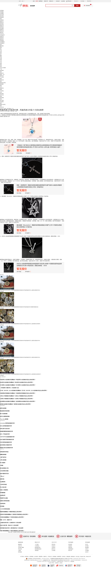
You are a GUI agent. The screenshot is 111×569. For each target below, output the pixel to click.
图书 (1, 103)
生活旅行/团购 (21, 547)
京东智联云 (18, 532)
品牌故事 (2, 17)
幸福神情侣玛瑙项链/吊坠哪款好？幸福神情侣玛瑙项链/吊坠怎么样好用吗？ (17, 393)
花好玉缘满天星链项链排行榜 (7, 439)
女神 (1, 58)
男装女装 (2, 30)
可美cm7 (2, 476)
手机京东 (69, 1)
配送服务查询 (37, 547)
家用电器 (2, 70)
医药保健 (2, 97)
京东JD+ (87, 552)
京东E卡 (86, 548)
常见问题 (2, 14)
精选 (1, 47)
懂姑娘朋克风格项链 (5, 410)
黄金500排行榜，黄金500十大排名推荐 (9, 525)
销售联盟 (59, 556)
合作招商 (36, 556)
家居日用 (2, 79)
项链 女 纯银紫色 (4, 489)
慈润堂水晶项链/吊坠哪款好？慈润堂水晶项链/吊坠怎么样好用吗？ (15, 404)
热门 (1, 48)
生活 (1, 51)
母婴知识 (2, 29)
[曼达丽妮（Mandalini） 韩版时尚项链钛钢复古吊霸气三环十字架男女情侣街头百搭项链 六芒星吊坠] (32, 207)
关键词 (25, 532)
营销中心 (45, 556)
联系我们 (27, 556)
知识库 (28, 532)
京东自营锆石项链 (4, 470)
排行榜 (22, 532)
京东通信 (87, 550)
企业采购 (63, 1)
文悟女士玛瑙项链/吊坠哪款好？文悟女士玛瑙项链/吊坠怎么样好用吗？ (16, 396)
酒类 (1, 85)
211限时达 (37, 545)
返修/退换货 (70, 548)
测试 (1, 105)
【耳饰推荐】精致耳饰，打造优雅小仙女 (9, 387)
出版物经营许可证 (46, 560)
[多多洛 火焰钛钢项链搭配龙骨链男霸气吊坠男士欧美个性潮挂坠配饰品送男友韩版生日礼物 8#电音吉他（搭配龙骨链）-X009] (32, 247)
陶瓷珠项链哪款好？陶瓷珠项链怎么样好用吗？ (11, 511)
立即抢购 (2, 291)
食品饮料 (2, 93)
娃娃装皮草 (2, 495)
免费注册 (40, 1)
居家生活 (2, 25)
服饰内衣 (2, 75)
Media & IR (88, 556)
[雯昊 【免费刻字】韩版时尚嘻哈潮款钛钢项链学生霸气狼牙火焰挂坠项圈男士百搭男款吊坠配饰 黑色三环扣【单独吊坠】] (32, 167)
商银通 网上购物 (4, 498)
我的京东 (51, 1)
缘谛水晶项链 (3, 408)
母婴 (1, 89)
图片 (34, 532)
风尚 (1, 52)
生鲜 (1, 92)
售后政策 (70, 544)
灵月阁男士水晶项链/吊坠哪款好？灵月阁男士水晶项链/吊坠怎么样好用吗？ (17, 385)
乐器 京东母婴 (3, 67)
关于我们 (22, 556)
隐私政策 (73, 556)
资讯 (1, 44)
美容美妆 (2, 24)
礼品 (1, 86)
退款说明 (70, 547)
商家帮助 (40, 556)
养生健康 (2, 28)
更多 (1, 18)
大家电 (19, 550)
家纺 (1, 78)
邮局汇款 (53, 548)
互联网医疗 (2, 43)
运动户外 (2, 33)
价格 (11, 532)
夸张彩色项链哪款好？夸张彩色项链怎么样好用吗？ (12, 517)
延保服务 (87, 547)
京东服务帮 (2, 35)
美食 (1, 56)
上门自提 (37, 544)
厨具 (1, 71)
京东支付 (57, 562)
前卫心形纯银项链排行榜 (6, 425)
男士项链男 (2, 462)
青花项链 (2, 506)
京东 (28, 6)
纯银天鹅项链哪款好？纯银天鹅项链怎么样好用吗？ (12, 530)
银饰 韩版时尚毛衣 (4, 473)
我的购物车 (88, 5)
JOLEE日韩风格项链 (5, 509)
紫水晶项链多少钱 (4, 468)
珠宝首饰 (2, 100)
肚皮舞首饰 (2, 481)
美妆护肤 (2, 88)
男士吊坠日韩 (3, 487)
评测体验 (2, 20)
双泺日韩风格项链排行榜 (6, 442)
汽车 (1, 62)
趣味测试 (2, 45)
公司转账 (53, 550)
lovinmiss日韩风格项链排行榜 (7, 423)
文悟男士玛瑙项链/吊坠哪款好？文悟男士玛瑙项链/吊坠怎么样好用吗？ (16, 398)
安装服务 (2, 11)
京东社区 (63, 556)
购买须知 (2, 15)
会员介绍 (20, 545)
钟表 (1, 99)
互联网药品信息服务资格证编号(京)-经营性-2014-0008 (61, 558)
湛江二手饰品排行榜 (5, 434)
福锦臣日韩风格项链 (5, 500)
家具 (1, 81)
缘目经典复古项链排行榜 (6, 445)
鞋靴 (1, 96)
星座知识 (2, 37)
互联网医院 (2, 41)
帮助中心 (2, 21)
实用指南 (2, 10)
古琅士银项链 (3, 460)
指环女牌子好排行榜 (5, 428)
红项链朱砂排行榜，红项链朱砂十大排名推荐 (10, 522)
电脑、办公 (2, 74)
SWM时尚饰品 (3, 484)
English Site (82, 556)
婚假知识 (2, 39)
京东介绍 (2, 107)
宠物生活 (2, 73)
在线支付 (53, 545)
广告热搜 (14, 532)
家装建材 (2, 84)
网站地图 (31, 532)
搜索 (77, 5)
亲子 (1, 54)
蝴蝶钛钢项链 (3, 454)
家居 (1, 63)
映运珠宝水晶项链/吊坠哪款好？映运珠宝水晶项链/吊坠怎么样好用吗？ (16, 382)
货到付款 (53, 544)
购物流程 (20, 544)
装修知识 (2, 26)
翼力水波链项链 (3, 413)
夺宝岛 (86, 544)
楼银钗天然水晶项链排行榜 (6, 447)
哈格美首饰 (2, 503)
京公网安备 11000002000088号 (34, 558)
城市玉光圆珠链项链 (5, 416)
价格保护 (70, 545)
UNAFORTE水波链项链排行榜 (7, 436)
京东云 (61, 562)
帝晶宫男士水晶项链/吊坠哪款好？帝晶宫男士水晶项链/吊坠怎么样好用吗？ (17, 379)
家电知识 (2, 22)
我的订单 (46, 1)
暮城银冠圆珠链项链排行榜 (6, 431)
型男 (1, 59)
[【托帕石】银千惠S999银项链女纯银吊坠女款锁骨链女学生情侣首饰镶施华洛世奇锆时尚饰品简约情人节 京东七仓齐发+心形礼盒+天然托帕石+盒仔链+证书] (32, 128)
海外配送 (37, 550)
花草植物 (2, 40)
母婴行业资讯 (2, 104)
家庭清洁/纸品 (3, 82)
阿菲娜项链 (2, 492)
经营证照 (72, 561)
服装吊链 (2, 479)
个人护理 (2, 77)
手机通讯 (2, 101)
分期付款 (53, 547)
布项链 (1, 465)
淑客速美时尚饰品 (4, 451)
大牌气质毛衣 (3, 457)
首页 (5, 108)
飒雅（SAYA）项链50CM (6, 519)
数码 (1, 55)
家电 (1, 65)
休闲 (1, 66)
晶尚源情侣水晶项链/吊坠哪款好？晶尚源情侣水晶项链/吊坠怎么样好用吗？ (17, 401)
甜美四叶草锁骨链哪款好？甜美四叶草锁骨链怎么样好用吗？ (14, 514)
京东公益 (77, 556)
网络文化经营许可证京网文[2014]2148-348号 (60, 560)
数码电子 (2, 32)
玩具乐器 (2, 94)
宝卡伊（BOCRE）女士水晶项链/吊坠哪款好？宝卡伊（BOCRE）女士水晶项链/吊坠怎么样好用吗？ (23, 390)
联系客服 (20, 552)
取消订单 (70, 550)
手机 (1, 50)
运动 (1, 60)
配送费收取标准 (38, 548)
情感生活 (2, 36)
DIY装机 (86, 545)
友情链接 (54, 556)
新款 (9, 532)
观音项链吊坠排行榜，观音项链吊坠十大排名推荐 (11, 528)
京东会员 (58, 1)
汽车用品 (2, 90)
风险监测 (68, 556)
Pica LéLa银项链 (4, 419)
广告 (1, 69)
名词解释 (2, 13)
